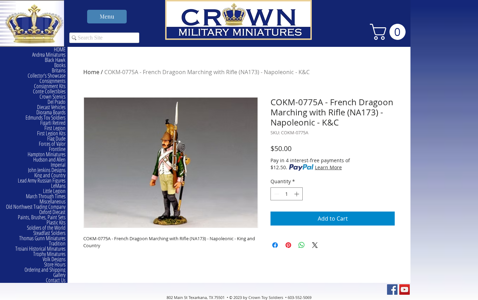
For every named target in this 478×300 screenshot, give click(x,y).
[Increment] (297, 194)
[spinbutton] (286, 194)
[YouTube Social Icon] (404, 289)
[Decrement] (276, 194)
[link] (389, 32)
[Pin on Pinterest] (288, 245)
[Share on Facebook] (275, 245)
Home (91, 72)
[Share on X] (315, 245)
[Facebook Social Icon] (392, 289)
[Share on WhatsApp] (301, 245)
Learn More (328, 167)
